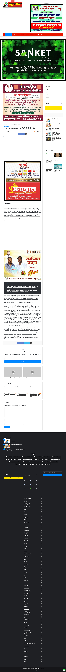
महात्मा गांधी (47, 464)
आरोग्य (36, 34)
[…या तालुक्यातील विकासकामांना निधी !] (10, 389)
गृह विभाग (25, 543)
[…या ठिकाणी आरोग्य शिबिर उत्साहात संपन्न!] (49, 156)
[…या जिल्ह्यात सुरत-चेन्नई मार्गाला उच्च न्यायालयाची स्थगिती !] (33, 485)
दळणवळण (25, 561)
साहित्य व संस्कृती (26, 658)
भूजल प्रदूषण (26, 599)
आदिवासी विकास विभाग (27, 506)
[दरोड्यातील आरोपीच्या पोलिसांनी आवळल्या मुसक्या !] (49, 166)
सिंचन (25, 659)
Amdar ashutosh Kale (19, 456)
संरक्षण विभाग (26, 651)
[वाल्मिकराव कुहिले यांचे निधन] (39, 489)
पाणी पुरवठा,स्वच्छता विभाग (28, 591)
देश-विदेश (14, 34)
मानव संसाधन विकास (27, 614)
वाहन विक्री (25, 627)
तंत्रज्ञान (25, 559)
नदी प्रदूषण (25, 572)
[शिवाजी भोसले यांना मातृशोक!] (27, 482)
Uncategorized (27, 525)
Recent (53, 115)
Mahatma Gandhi (22, 461)
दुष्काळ (25, 566)
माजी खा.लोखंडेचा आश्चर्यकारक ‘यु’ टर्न (16, 444)
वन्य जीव (25, 622)
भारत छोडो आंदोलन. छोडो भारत (36, 464)
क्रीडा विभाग (26, 538)
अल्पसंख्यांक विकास (27, 503)
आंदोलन (25, 508)
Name (5, 418)
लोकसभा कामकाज (26, 619)
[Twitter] (54, 1)
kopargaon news (55, 459)
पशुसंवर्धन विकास (26, 588)
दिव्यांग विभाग (26, 564)
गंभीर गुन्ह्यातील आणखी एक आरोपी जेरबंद (57, 158)
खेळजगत (25, 541)
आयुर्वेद (25, 509)
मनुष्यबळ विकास (26, 603)
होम (4, 34)
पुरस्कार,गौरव (26, 595)
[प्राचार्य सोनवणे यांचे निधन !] (33, 482)
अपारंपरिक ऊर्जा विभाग (27, 498)
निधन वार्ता (40, 34)
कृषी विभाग (26, 532)
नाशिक (25, 574)
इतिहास (25, 511)
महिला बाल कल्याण (26, 611)
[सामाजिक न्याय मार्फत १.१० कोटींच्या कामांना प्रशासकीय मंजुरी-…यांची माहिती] (35, 389)
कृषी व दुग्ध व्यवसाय (27, 522)
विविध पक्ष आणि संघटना (27, 632)
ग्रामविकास (25, 545)
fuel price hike (17, 459)
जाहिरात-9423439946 (46, 3)
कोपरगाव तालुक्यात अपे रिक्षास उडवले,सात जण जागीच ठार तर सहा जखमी (56, 138)
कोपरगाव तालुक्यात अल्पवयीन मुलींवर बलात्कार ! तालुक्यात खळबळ (15, 449)
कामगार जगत (27, 530)
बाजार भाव (25, 596)
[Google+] (51, 1)
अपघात (25, 496)
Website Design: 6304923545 (39, 668)
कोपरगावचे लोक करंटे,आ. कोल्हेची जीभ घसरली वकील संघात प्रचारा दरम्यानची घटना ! (56, 133)
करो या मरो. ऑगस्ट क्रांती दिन (22, 464)
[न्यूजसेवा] (12, 4)
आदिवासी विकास (26, 504)
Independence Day (28, 459)
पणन (25, 583)
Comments (60, 115)
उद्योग (25, 512)
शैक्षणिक (25, 645)
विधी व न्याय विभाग (27, 630)
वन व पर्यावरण (26, 620)
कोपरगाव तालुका (8, 34)
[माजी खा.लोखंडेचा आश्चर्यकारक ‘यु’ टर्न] (48, 125)
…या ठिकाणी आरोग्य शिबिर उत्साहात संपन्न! (49, 161)
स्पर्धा (25, 661)
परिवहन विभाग (26, 585)
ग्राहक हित (25, 546)
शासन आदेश (26, 641)
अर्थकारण (25, 501)
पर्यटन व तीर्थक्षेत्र (26, 587)
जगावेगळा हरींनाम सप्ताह (27, 549)
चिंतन (25, 548)
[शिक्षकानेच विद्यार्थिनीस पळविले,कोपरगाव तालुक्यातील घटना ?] (48, 120)
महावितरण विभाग (26, 609)
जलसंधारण (25, 554)
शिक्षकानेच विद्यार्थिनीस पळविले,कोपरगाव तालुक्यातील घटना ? (56, 119)
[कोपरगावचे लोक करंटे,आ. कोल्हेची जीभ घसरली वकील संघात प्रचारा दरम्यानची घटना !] (48, 134)
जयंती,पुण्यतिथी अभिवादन (27, 553)
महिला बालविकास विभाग (27, 612)
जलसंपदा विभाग (26, 556)
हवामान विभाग (26, 662)
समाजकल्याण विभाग (27, 649)
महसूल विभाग (26, 606)
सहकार (25, 653)
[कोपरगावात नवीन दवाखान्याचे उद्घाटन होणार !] (58, 166)
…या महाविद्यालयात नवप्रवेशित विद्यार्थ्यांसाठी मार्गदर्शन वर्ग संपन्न (21, 395)
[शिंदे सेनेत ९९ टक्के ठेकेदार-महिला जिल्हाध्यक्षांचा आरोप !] (27, 489)
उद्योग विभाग (26, 516)
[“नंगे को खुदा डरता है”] (27, 485)
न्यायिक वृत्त (25, 582)
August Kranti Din (31, 456)
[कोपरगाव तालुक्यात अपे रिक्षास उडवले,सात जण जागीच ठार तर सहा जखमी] (48, 139)
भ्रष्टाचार (25, 601)
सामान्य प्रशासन (26, 656)
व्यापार (25, 638)
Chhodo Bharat (56, 456)
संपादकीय (22, 34)
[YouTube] (56, 1)
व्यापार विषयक (26, 640)
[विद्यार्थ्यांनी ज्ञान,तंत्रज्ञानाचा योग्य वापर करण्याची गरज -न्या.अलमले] (39, 485)
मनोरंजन (25, 604)
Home (6, 124)
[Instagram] (58, 1)
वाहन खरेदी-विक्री (26, 625)
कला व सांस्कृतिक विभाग (27, 520)
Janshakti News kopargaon (42, 459)
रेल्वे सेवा (25, 617)
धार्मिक (25, 569)
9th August (9, 456)
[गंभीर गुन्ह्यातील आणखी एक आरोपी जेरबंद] (58, 155)
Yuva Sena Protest (52, 461)
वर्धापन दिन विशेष (26, 624)
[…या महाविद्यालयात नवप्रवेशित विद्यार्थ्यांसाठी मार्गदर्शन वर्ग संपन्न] (22, 389)
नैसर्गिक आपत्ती (26, 580)
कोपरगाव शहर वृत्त (26, 537)
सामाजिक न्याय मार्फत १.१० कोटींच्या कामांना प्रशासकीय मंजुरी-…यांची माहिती (35, 395)
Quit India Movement (34, 461)
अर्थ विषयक (26, 527)
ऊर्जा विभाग (26, 517)
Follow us (6, 474)
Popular (47, 115)
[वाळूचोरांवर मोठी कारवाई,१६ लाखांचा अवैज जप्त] (33, 489)
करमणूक (25, 519)
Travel (43, 461)
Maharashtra (12, 461)
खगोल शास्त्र (26, 540)
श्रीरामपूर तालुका (26, 646)
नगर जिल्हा (25, 570)
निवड (25, 577)
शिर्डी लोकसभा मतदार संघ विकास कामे (29, 643)
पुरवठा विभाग (26, 593)
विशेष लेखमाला (26, 635)
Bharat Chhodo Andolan (44, 456)
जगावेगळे (25, 551)
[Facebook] (53, 1)
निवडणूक (27, 34)
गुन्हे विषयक (31, 34)
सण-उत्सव (25, 648)
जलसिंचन (25, 558)
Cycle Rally (9, 459)
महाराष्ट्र (18, 34)
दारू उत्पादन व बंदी (26, 562)
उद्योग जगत (25, 514)
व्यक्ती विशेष (26, 637)
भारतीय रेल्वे (26, 598)
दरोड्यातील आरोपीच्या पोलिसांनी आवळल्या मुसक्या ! (49, 170)
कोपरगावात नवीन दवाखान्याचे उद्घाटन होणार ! (57, 170)
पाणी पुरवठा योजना (27, 590)
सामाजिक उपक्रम (26, 654)
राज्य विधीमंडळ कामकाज (27, 616)
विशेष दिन (25, 633)
